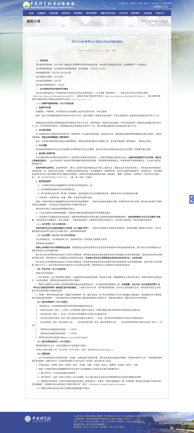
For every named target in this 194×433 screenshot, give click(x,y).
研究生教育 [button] (91, 13)
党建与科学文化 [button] (108, 13)
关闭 (113, 51)
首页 (143, 21)
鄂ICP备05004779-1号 (114, 416)
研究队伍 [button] (66, 13)
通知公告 (164, 21)
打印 (107, 51)
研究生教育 (153, 21)
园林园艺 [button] (135, 13)
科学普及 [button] (148, 13)
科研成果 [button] (78, 13)
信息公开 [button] (160, 13)
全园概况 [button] (41, 13)
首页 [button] (31, 13)
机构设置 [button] (54, 13)
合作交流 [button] (123, 13)
